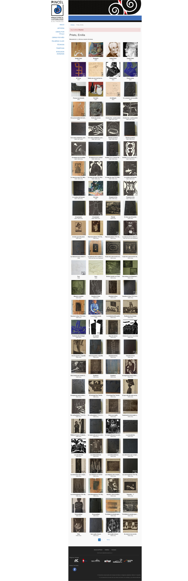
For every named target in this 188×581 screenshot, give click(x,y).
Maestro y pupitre (78, 296)
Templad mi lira (113, 197)
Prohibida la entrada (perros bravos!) (115, 514)
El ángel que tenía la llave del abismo (132, 375)
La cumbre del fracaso (130, 177)
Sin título (95, 98)
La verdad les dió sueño (113, 316)
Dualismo (95, 375)
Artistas (60, 28)
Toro (78, 276)
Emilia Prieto (78, 58)
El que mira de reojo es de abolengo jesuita (134, 395)
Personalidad (78, 514)
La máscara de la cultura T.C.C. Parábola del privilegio (137, 237)
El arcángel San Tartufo (95, 395)
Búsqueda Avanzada (60, 53)
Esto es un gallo (113, 415)
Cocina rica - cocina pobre (113, 118)
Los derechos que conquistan (130, 455)
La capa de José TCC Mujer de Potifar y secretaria (84, 177)
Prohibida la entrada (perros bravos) (132, 514)
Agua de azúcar (113, 336)
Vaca (95, 276)
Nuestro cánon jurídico (113, 494)
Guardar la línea (95, 296)
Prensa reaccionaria (78, 98)
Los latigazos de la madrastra (113, 474)
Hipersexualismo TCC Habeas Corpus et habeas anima (103, 237)
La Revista (85, 561)
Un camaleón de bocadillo (130, 98)
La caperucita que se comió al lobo (97, 435)
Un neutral (96, 336)
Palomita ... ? (130, 494)
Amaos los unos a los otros (130, 336)
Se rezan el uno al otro (130, 534)
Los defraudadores (95, 455)
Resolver (81, 30)
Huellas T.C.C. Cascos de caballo (114, 157)
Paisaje (113, 217)
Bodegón (95, 58)
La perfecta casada (96, 316)
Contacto (114, 549)
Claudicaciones (113, 356)
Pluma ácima (113, 78)
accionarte (128, 561)
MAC (96, 561)
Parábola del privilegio (130, 316)
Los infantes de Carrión (95, 474)
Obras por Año (58, 37)
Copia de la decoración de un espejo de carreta (118, 256)
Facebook (75, 569)
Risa (78, 534)
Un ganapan (78, 217)
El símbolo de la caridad (78, 157)
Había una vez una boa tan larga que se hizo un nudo (102, 78)
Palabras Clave (58, 41)
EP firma (78, 78)
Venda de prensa (96, 118)
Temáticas (60, 48)
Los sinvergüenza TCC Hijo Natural (132, 474)
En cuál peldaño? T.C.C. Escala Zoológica (82, 415)
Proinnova (117, 561)
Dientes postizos (113, 138)
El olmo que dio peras (130, 217)
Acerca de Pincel (98, 549)
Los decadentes (130, 435)
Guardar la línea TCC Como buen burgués (134, 296)
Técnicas (60, 44)
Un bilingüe (113, 98)
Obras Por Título (60, 33)
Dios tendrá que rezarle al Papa (79, 375)
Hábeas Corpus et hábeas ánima (80, 435)
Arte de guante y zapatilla (79, 356)
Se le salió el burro (96, 534)
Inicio (62, 25)
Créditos (107, 549)
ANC (76, 561)
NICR (107, 561)
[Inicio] (57, 11)
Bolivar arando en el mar (113, 276)
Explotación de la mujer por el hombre (133, 415)
